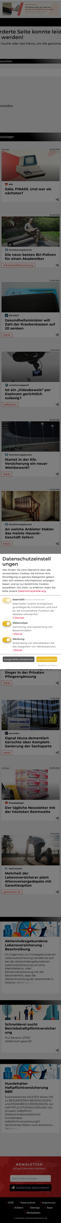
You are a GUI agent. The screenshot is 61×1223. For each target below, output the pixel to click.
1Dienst (17, 633)
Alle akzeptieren (46, 659)
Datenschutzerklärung (32, 591)
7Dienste (18, 617)
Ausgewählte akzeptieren (19, 659)
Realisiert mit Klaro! (47, 665)
